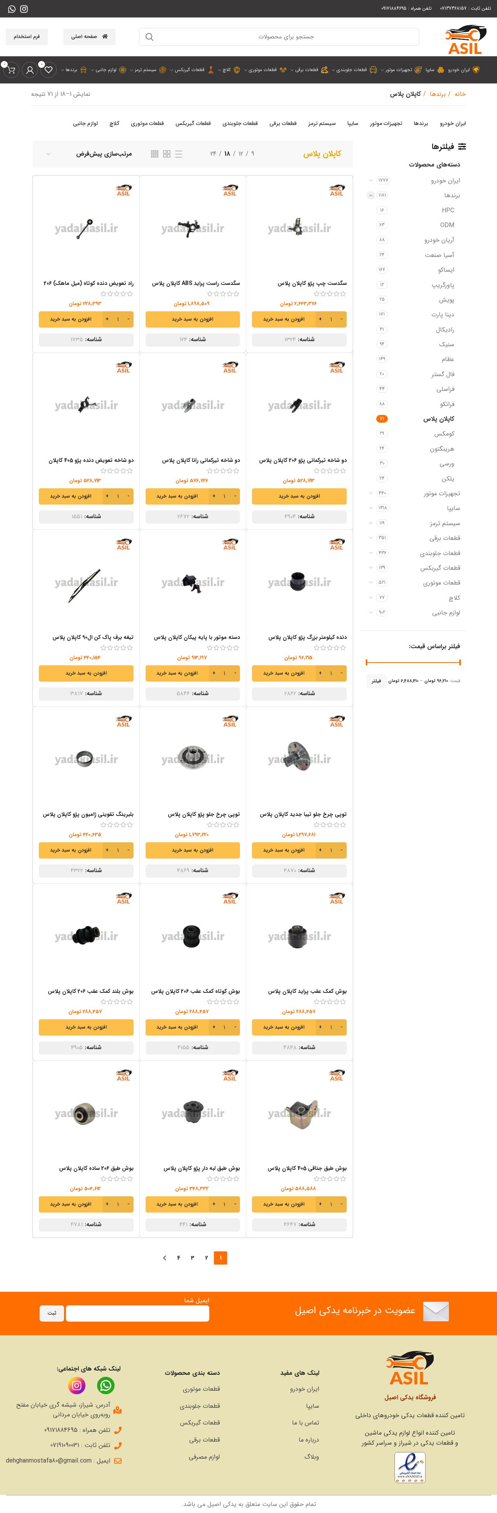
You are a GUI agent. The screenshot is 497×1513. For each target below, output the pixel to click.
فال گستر (443, 374)
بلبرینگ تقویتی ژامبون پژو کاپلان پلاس (88, 814)
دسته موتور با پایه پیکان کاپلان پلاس (197, 637)
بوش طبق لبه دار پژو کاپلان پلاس (201, 1168)
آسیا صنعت (439, 255)
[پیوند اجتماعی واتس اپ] (12, 9)
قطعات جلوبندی (440, 553)
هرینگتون (442, 449)
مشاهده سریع (258, 211)
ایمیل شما (196, 1300)
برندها (437, 94)
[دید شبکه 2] (166, 154)
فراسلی (445, 389)
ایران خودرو (445, 181)
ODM (447, 225)
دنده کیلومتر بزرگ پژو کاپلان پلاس (307, 637)
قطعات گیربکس (440, 568)
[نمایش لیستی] (178, 154)
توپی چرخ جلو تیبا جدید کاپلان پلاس (303, 814)
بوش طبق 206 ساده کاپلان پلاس (96, 1168)
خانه (459, 94)
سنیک (446, 344)
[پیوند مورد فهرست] (273, 1389)
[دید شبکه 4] (154, 154)
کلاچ (454, 598)
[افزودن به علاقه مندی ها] (258, 229)
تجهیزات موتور (442, 493)
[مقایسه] (258, 194)
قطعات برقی (444, 538)
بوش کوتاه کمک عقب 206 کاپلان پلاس (195, 991)
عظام (448, 359)
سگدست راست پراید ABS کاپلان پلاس (196, 283)
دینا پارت (442, 314)
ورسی (447, 463)
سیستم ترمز (445, 523)
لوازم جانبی (446, 613)
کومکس (444, 434)
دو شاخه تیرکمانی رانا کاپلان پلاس (201, 460)
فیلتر (376, 681)
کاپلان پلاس (438, 419)
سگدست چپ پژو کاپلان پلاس (312, 283)
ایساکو (446, 270)
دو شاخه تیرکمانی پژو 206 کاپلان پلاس (303, 460)
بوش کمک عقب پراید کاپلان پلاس (307, 991)
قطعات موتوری (441, 583)
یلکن (448, 479)
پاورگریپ (442, 285)
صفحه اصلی (84, 37)
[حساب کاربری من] (30, 70)
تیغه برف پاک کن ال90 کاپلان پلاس (93, 637)
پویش (446, 300)
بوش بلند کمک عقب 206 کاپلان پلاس (91, 991)
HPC (448, 210)
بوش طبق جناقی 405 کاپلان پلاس (307, 1168)
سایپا (453, 508)
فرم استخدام (27, 37)
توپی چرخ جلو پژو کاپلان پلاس (204, 814)
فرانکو (447, 404)
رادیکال (445, 330)
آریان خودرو (439, 240)
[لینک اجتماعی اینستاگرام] (24, 9)
